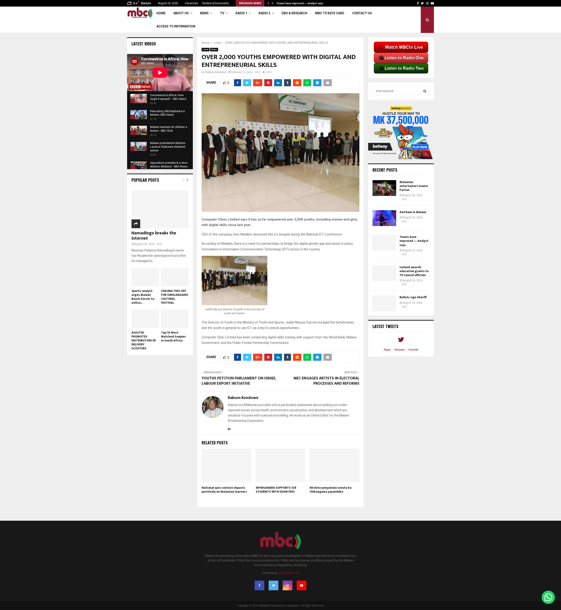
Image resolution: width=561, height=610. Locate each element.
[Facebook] (259, 585)
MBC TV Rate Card (329, 13)
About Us (181, 13)
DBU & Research (294, 13)
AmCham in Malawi (412, 212)
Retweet (399, 349)
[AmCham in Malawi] (384, 218)
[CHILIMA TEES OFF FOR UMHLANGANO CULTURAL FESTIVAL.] (174, 277)
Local (205, 49)
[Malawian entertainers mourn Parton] (384, 188)
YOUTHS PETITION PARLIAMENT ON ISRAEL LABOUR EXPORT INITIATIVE (239, 381)
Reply (387, 349)
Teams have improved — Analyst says (300, 3)
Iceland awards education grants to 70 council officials (414, 271)
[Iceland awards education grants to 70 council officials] (384, 273)
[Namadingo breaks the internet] (159, 209)
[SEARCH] (425, 91)
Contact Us (362, 13)
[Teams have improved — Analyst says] (384, 243)
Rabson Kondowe (215, 72)
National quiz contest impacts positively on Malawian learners (224, 489)
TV (222, 13)
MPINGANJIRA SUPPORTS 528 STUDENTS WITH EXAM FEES (276, 489)
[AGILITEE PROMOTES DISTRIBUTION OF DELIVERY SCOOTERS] (145, 319)
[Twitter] (273, 585)
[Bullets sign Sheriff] (384, 303)
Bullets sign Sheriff (413, 297)
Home (160, 13)
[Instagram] (287, 585)
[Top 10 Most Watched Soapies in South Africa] (174, 319)
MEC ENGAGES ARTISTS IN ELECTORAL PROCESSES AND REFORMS (326, 381)
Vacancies (191, 3)
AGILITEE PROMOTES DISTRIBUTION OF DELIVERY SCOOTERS (143, 340)
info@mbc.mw (289, 573)
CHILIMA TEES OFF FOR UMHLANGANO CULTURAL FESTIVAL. (174, 296)
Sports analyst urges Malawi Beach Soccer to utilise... (142, 296)
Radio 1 (241, 13)
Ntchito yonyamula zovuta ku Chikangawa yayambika (331, 489)
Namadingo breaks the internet (153, 235)
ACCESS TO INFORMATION (175, 26)
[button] (548, 597)
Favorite (413, 349)
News (204, 13)
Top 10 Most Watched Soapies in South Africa (173, 336)
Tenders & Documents (215, 3)
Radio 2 (264, 13)
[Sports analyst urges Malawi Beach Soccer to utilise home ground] (145, 277)
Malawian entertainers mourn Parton (413, 185)
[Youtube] (301, 585)
